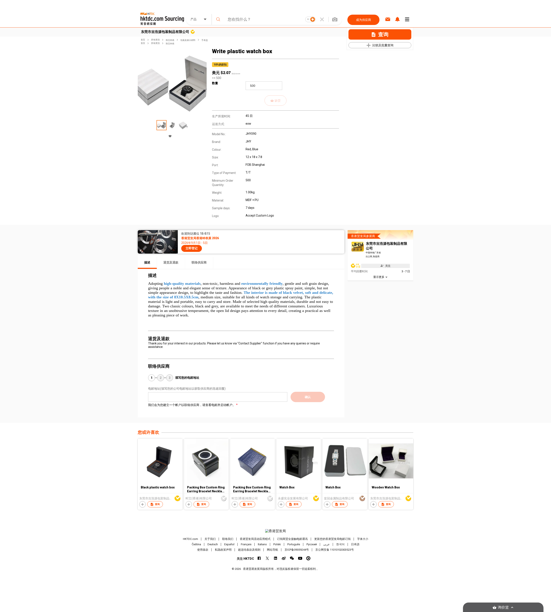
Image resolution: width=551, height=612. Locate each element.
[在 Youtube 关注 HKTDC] (300, 558)
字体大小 (362, 539)
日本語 (355, 544)
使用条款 (202, 549)
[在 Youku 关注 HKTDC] (308, 558)
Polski (277, 544)
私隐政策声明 (223, 549)
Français (246, 544)
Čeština (196, 544)
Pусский (311, 544)
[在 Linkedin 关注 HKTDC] (276, 558)
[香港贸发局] (275, 531)
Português (293, 544)
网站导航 (272, 549)
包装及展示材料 (187, 40)
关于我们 (210, 539)
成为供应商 (363, 20)
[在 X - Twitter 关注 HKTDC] (267, 558)
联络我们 (227, 539)
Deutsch (212, 544)
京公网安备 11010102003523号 (334, 549)
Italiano (262, 544)
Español (229, 544)
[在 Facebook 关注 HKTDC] (259, 558)
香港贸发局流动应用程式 (255, 539)
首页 (143, 40)
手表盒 (204, 40)
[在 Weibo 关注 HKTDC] (284, 558)
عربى (326, 544)
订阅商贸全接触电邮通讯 (292, 539)
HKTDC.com (190, 539)
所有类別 (155, 40)
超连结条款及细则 (249, 549)
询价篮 (503, 607)
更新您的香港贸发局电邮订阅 (332, 539)
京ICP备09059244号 (297, 549)
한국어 (340, 544)
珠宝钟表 (170, 40)
